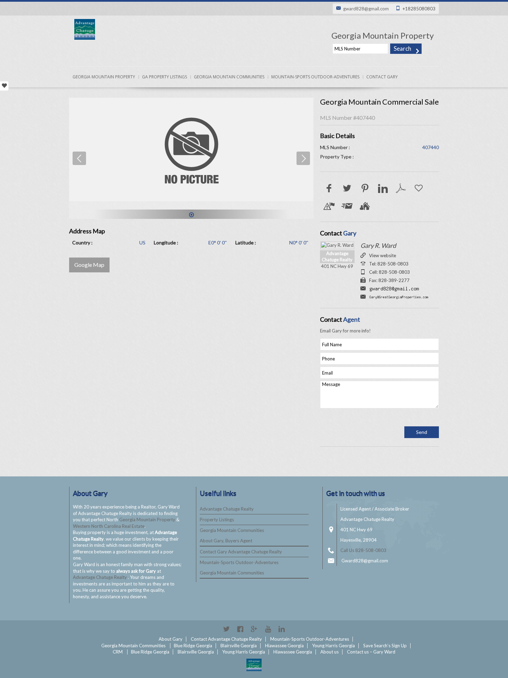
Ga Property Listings (164, 77)
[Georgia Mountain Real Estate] (254, 665)
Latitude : (245, 242)
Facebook (240, 629)
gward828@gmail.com (366, 8)
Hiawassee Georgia (284, 645)
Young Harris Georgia (333, 645)
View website (382, 255)
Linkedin (281, 629)
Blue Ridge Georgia (193, 645)
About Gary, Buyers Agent (226, 540)
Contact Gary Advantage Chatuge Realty (241, 551)
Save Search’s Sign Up (385, 645)
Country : (82, 242)
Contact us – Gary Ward (371, 652)
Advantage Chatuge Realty (100, 577)
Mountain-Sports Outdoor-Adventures (315, 77)
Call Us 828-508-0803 (363, 550)
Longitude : (166, 242)
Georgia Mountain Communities (229, 77)
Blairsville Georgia (238, 645)
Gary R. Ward (378, 245)
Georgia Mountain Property (104, 77)
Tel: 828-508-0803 (388, 264)
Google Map (89, 264)
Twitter (226, 629)
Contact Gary (382, 77)
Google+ (254, 629)
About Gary (170, 639)
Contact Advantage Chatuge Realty (226, 639)
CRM (118, 652)
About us (329, 652)
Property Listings (217, 519)
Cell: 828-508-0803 (389, 272)
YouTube (268, 629)
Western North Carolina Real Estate (108, 526)
